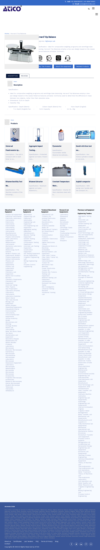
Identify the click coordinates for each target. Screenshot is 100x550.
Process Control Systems (84, 439)
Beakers (63, 220)
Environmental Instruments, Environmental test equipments (12, 313)
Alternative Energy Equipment (85, 295)
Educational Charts (12, 309)
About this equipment (63, 66)
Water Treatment (84, 472)
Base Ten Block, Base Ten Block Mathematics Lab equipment (13, 334)
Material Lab (82, 249)
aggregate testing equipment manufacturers (30, 231)
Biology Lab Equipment (10, 302)
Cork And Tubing (11, 285)
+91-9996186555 (77, 1)
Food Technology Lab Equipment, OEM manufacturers (85, 386)
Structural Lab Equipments (83, 452)
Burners (8, 278)
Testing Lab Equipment (46, 275)
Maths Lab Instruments (10, 328)
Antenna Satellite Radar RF (48, 226)
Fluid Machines (83, 377)
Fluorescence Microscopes (10, 356)
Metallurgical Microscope (10, 369)
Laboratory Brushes (13, 290)
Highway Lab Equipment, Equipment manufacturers (86, 238)
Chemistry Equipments (14, 279)
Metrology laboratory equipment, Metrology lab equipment (86, 264)
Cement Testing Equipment (29, 239)
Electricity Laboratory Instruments (13, 219)
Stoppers (63, 240)
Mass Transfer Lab (85, 414)
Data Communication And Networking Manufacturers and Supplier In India (85, 348)
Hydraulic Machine (84, 394)
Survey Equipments (30, 255)
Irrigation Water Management (84, 412)
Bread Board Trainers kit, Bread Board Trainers (49, 231)
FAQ (37, 541)
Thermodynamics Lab (86, 468)
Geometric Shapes (12, 339)
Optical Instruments (13, 259)
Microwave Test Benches (47, 265)
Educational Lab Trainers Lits (47, 215)
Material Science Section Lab (84, 252)
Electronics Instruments (10, 223)
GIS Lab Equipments (85, 235)
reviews (24, 76)
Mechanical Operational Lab (84, 428)
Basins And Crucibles (13, 276)
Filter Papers (10, 287)
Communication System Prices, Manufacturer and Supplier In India (84, 337)
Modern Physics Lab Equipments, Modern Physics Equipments (13, 255)
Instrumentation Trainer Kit (47, 262)
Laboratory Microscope (10, 347)
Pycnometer (57, 146)
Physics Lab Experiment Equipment (10, 268)
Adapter (63, 218)
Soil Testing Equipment (32, 253)
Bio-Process (82, 316)
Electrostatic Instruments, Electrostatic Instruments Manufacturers (11, 229)
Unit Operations (83, 470)
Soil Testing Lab (83, 275)
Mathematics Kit (11, 341)
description (13, 76)
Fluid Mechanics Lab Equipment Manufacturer (85, 381)
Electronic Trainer (84, 361)
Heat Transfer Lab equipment (85, 391)
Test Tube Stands (12, 300)
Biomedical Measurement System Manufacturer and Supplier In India (86, 326)
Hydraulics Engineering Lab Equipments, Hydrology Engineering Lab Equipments (84, 400)
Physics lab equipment (14, 214)
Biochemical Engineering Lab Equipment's (84, 320)
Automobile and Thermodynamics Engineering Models (85, 310)
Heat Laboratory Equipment (12, 239)
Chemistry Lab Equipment (11, 273)
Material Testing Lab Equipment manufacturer (49, 279)
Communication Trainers (47, 236)
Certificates (17, 541)
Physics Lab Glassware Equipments (10, 263)
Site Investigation (48, 287)
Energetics (82, 372)
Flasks (62, 231)
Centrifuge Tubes (66, 227)
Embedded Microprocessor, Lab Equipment (49, 251)
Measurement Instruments (10, 243)
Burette (62, 226)
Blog (56, 541)
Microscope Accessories (10, 375)
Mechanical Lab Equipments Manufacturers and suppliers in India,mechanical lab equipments (85, 420)
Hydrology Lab (83, 242)
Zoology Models (11, 326)
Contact (7, 544)
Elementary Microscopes (10, 353)
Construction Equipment (28, 251)
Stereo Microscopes (13, 383)
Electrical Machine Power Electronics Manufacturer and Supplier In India (84, 356)
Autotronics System (85, 314)
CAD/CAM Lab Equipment (83, 221)
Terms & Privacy (47, 541)
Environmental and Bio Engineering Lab (86, 374)
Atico (37, 547)
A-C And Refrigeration (86, 292)
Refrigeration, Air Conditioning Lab (84, 443)
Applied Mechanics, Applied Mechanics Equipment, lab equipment (85, 300)
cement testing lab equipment (85, 224)
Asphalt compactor (83, 182)
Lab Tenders (28, 541)
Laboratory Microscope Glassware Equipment (13, 361)
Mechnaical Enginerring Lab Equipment (29, 216)
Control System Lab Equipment (85, 343)
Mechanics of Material (86, 255)
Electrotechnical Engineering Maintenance (84, 368)
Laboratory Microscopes (10, 365)
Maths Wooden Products (11, 343)
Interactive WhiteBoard (10, 390)
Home (7, 33)
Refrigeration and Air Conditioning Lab (85, 269)
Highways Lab (50, 41)
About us (8, 541)
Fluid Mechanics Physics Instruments (13, 236)
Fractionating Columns (68, 233)
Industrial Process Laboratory (84, 247)
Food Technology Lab (85, 233)
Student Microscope (13, 385)
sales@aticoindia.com (87, 4)
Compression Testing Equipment (31, 243)
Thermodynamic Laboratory (84, 478)
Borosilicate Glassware (64, 223)
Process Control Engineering (29, 265)
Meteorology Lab (84, 261)
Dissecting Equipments (14, 307)
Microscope (10, 372)
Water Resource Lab (85, 485)
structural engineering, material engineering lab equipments (86, 283)
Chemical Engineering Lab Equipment (86, 332)
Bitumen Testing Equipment (29, 236)
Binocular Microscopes (14, 350)
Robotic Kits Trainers (49, 272)
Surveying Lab (83, 286)
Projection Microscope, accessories (14, 378)
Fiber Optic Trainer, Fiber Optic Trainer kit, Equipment (50, 257)
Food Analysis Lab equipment (84, 230)
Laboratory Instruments (10, 293)
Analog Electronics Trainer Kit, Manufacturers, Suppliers (48, 221)
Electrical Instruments (13, 216)
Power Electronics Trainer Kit (48, 269)
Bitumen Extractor (36, 182)
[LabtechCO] (12, 8)
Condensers (64, 229)
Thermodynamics (84, 466)
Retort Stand (10, 298)
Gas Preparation (11, 289)
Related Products (82, 66)
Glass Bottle (64, 235)
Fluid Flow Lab (83, 227)
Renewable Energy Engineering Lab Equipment (85, 448)
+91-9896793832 (89, 1)
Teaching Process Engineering (84, 456)
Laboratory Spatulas (13, 296)
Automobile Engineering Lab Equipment (29, 222)
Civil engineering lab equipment (31, 226)
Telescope (9, 387)
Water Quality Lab (84, 483)
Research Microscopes (14, 381)
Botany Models (11, 305)
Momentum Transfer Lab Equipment (85, 436)
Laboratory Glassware (64, 215)
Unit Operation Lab (85, 481)
